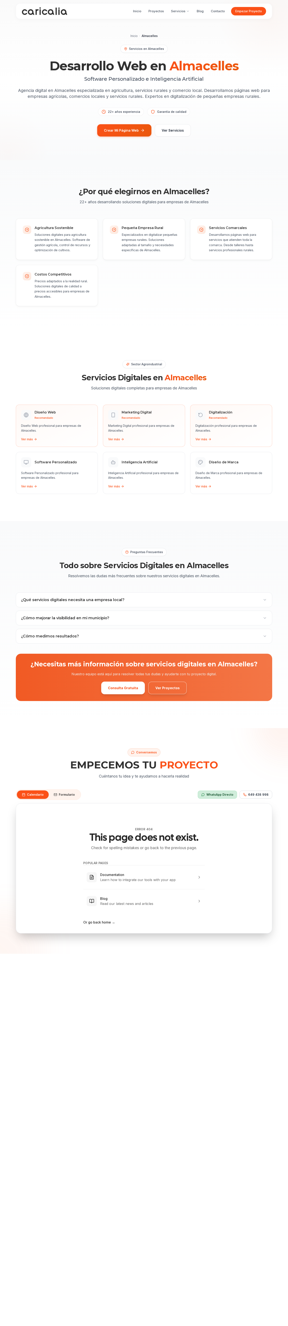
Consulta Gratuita (123, 688)
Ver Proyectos (167, 688)
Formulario (67, 794)
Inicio (134, 36)
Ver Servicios (173, 130)
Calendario (35, 794)
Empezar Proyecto (248, 11)
